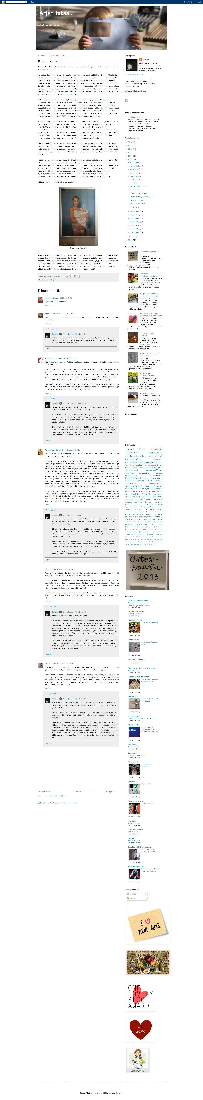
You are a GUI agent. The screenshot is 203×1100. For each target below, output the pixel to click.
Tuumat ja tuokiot (136, 801)
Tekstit (132, 894)
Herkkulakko (143, 529)
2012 (130, 237)
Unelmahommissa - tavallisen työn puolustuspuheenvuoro (150, 729)
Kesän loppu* (135, 179)
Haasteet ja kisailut (145, 465)
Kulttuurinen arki (137, 203)
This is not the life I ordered (141, 668)
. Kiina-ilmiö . (135, 117)
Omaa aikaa (132, 670)
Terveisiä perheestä (143, 452)
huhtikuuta (135, 222)
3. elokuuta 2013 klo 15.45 (62, 663)
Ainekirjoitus (147, 507)
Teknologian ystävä (153, 509)
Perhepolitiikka (130, 542)
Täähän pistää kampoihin (138, 677)
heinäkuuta (135, 211)
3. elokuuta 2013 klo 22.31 (74, 515)
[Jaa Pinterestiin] (78, 276)
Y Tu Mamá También (136, 830)
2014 (130, 156)
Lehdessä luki (144, 481)
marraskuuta (135, 166)
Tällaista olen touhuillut (143, 456)
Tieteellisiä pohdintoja (134, 534)
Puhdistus (139, 509)
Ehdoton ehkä (133, 725)
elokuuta (134, 176)
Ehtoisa (131, 782)
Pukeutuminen (142, 542)
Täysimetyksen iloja (138, 186)
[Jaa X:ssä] (72, 276)
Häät (153, 491)
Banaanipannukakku (147, 393)
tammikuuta (135, 232)
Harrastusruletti (135, 747)
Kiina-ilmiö (157, 512)
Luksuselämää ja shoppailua (141, 197)
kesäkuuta (134, 215)
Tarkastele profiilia (134, 74)
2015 (130, 152)
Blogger (119, 1093)
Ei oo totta (133, 716)
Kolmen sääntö (146, 784)
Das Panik (157, 524)
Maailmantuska (142, 524)
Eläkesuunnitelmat (131, 527)
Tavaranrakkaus (157, 532)
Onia (68, 94)
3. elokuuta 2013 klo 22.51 (74, 699)
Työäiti (151, 544)
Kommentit (133, 899)
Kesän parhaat (134, 840)
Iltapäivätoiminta (139, 537)
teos (79, 255)
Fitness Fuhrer (97, 102)
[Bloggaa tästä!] (69, 276)
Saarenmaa (159, 542)
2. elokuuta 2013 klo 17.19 (63, 358)
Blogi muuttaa (134, 823)
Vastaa (47, 305)
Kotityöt (145, 489)
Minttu (48, 182)
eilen (49, 70)
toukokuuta (135, 218)
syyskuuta (134, 173)
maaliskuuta (135, 225)
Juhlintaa (130, 497)
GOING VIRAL (133, 832)
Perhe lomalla (145, 486)
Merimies (140, 539)
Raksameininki (151, 527)
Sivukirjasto (133, 762)
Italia (151, 529)
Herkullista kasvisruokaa (143, 476)
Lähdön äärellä (130, 539)
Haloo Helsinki (146, 514)
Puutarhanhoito (131, 514)
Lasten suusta (146, 468)
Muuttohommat (143, 532)
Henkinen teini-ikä (153, 502)
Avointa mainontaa (133, 502)
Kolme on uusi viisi (138, 193)
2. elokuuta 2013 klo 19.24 (74, 334)
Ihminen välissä (135, 620)
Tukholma (128, 512)
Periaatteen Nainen (53, 450)
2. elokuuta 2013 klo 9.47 (61, 314)
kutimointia (133, 696)
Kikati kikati (135, 190)
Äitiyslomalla (155, 483)
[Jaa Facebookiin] (75, 276)
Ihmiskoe (128, 537)
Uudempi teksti (45, 792)
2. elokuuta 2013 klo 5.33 (60, 298)
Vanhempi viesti (111, 792)
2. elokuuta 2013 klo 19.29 (74, 403)
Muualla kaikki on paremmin (140, 847)
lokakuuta (134, 169)
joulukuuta (135, 162)
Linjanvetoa (131, 462)
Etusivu (78, 792)
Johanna (55, 334)
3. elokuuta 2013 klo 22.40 (74, 612)
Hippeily (128, 504)
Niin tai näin (143, 497)
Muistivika (158, 517)
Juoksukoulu (131, 486)
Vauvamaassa (131, 489)
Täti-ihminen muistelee (151, 499)
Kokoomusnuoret (130, 532)
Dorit (47, 569)
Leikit (160, 537)
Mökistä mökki (148, 539)
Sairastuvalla (131, 507)
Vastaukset (52, 329)
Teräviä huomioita (152, 494)
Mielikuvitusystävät (143, 517)
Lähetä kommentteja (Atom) (55, 796)
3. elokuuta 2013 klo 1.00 (73, 450)
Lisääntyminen (53, 280)
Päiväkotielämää (155, 519)
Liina (97, 116)
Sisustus (158, 486)
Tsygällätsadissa (136, 544)
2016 (130, 149)
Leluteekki (132, 744)
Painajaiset (158, 539)
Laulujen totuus (136, 200)
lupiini (48, 358)
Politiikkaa (142, 519)
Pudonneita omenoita (136, 659)
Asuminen (150, 534)
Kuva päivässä (150, 449)
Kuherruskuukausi (136, 119)
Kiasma (154, 537)
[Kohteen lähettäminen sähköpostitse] (66, 276)
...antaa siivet (135, 662)
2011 (130, 240)
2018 (130, 142)
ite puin (132, 821)
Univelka (145, 491)
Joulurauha (158, 529)
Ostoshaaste (130, 519)
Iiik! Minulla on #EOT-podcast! (141, 718)
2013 (130, 159)
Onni (140, 462)
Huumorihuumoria (130, 522)
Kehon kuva (134, 207)
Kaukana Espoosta (135, 866)
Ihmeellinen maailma (150, 473)
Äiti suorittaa (131, 529)
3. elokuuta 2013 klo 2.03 (61, 569)
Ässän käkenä (133, 640)
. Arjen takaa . (54, 13)
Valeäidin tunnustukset (138, 600)
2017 (130, 145)
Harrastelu (132, 459)
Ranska (151, 542)
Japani (149, 537)
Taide (127, 544)
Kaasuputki (132, 753)
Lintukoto (142, 527)
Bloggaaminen (150, 462)
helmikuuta (135, 229)
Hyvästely (159, 534)
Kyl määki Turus (143, 512)
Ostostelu (157, 460)
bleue (47, 314)
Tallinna (159, 527)
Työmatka (145, 544)
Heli (47, 298)
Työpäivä (133, 183)
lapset (129, 449)
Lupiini (131, 838)
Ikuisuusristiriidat (153, 504)
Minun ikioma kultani (150, 622)
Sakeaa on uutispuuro (137, 755)
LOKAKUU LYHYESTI (135, 614)
